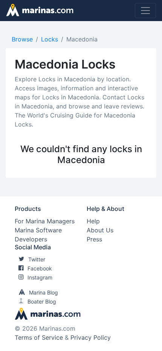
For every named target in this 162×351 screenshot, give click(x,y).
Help (93, 221)
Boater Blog (42, 301)
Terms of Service (39, 337)
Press (94, 239)
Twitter (36, 259)
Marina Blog (43, 292)
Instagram (40, 277)
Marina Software (38, 230)
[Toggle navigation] (145, 10)
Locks (49, 39)
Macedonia (82, 39)
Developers (31, 239)
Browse (22, 39)
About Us (100, 230)
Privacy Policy (90, 337)
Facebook (40, 268)
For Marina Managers (45, 221)
